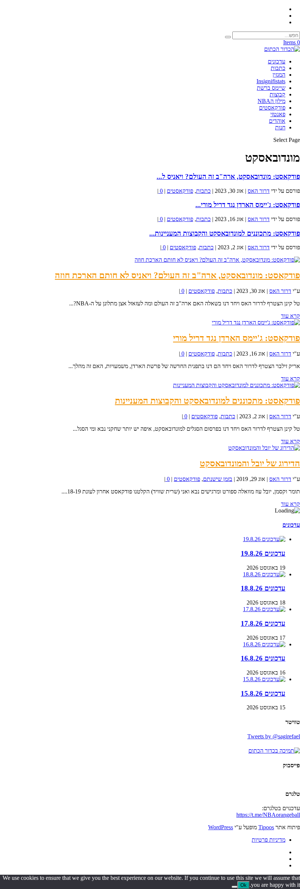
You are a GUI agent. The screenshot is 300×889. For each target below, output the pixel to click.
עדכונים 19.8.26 (263, 553)
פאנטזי (277, 114)
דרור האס (259, 191)
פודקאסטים (272, 107)
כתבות (278, 68)
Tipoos (266, 827)
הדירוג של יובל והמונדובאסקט (250, 463)
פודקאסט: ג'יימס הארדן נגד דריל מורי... (247, 205)
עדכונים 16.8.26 (263, 658)
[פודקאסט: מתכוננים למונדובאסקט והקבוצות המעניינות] (236, 385)
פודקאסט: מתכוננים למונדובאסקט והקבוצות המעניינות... (224, 233)
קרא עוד (290, 316)
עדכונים (276, 61)
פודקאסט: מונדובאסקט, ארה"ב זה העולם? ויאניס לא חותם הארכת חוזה (177, 275)
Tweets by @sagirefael (273, 736)
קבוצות (277, 94)
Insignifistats (270, 81)
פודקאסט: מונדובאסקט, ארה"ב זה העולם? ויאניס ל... (228, 176)
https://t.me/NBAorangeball (268, 815)
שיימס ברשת (271, 88)
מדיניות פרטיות (268, 840)
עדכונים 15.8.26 (263, 693)
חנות (280, 127)
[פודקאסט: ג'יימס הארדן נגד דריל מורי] (256, 322)
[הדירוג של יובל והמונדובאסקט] (264, 448)
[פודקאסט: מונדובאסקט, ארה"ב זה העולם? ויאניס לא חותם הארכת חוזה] (217, 260)
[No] (234, 887)
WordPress (220, 827)
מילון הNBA (271, 101)
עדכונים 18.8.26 (263, 588)
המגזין (279, 74)
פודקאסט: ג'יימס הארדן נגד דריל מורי (236, 338)
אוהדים (277, 121)
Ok (243, 885)
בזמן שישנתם (217, 479)
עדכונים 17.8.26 (263, 623)
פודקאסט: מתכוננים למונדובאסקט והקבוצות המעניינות (207, 400)
